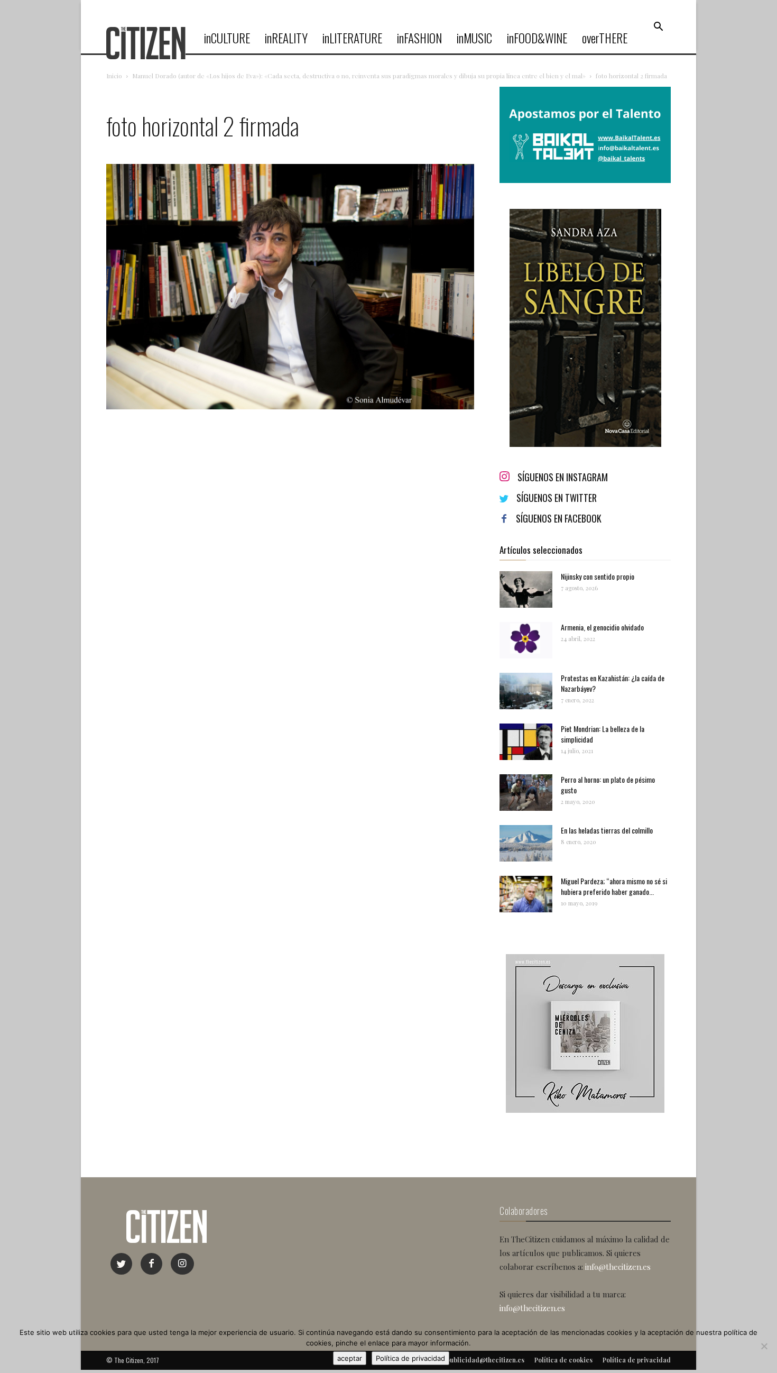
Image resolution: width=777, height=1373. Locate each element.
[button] (658, 27)
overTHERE (604, 38)
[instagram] (182, 1264)
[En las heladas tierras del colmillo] (526, 843)
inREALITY (286, 38)
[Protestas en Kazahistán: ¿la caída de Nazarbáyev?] (526, 691)
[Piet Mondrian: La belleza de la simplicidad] (526, 742)
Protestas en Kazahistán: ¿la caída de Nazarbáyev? (612, 683)
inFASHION (419, 38)
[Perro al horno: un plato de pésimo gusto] (526, 792)
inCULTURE (227, 38)
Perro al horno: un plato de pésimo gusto (608, 784)
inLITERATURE (352, 38)
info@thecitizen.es (618, 1266)
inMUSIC (474, 38)
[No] (763, 1346)
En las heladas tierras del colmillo (607, 830)
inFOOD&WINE (537, 38)
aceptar (349, 1358)
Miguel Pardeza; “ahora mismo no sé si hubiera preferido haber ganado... (614, 886)
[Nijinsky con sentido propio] (526, 589)
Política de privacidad (410, 1358)
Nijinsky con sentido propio (597, 576)
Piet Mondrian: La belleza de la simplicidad (602, 734)
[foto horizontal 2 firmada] (290, 406)
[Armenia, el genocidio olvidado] (526, 640)
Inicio (114, 75)
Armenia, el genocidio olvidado (602, 627)
